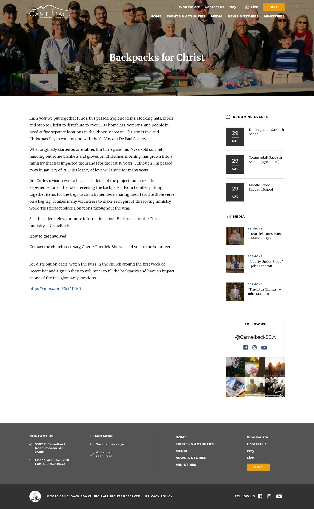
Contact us (214, 7)
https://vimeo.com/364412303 (55, 288)
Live (254, 7)
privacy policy (159, 496)
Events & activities (186, 16)
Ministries (274, 16)
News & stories (243, 16)
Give (273, 7)
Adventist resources (104, 454)
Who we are (189, 7)
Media (217, 16)
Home (156, 16)
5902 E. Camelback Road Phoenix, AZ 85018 (50, 448)
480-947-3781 (58, 460)
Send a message (110, 444)
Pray (232, 7)
